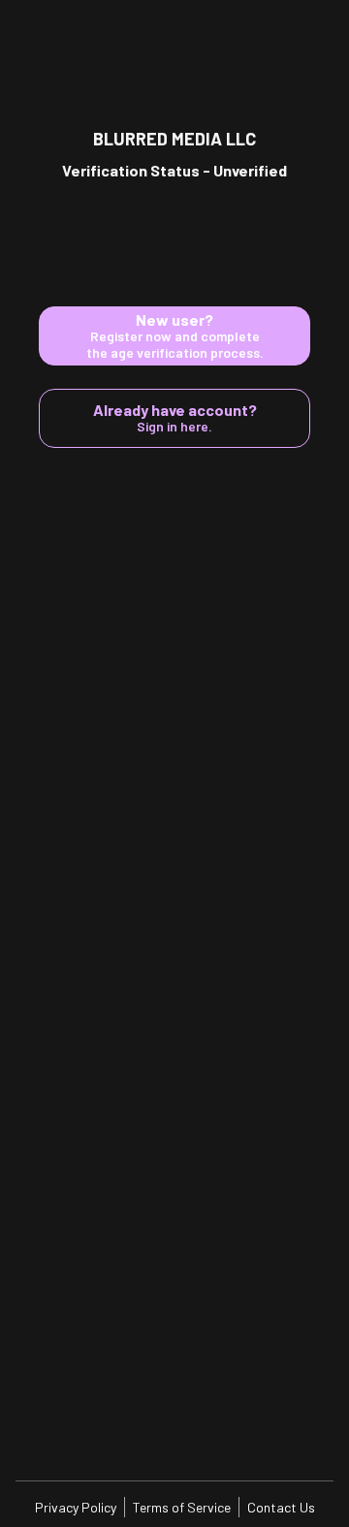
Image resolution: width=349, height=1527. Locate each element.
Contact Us (281, 1507)
